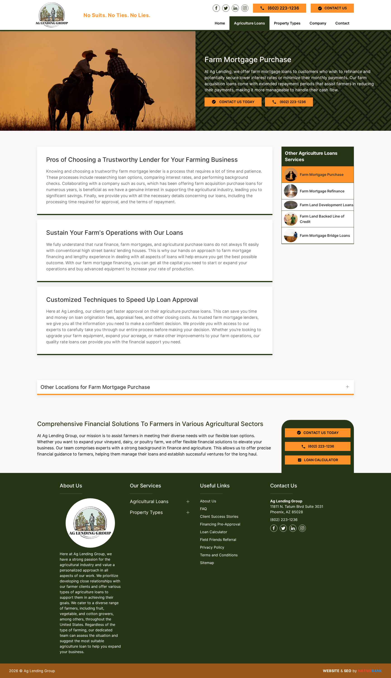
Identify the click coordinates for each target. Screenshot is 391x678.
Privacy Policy (212, 547)
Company (318, 23)
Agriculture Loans (249, 23)
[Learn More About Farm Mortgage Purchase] (318, 174)
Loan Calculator (213, 532)
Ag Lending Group (286, 501)
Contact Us (335, 8)
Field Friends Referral (218, 539)
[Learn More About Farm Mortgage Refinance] (318, 191)
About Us (208, 501)
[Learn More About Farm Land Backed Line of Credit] (318, 219)
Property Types (287, 23)
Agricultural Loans (149, 501)
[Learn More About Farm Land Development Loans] (318, 205)
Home (220, 23)
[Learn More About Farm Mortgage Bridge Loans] (318, 235)
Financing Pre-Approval (220, 524)
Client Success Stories (219, 516)
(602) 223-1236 (283, 8)
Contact (342, 23)
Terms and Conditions (219, 555)
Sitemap (207, 562)
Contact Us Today (236, 102)
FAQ (203, 508)
